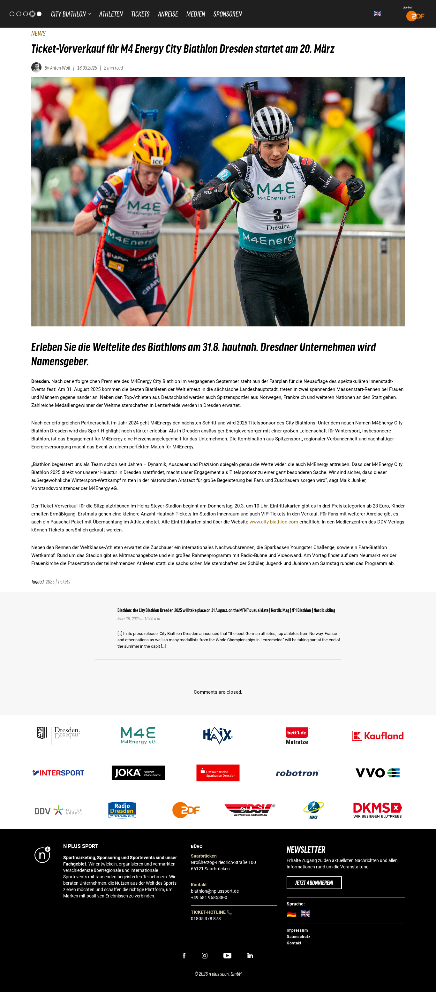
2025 (50, 581)
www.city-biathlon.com (274, 522)
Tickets (64, 581)
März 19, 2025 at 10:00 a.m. (139, 618)
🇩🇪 (293, 913)
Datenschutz (299, 937)
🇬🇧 (377, 14)
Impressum (297, 930)
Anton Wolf (60, 67)
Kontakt (294, 943)
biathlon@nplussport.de (215, 891)
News (38, 33)
